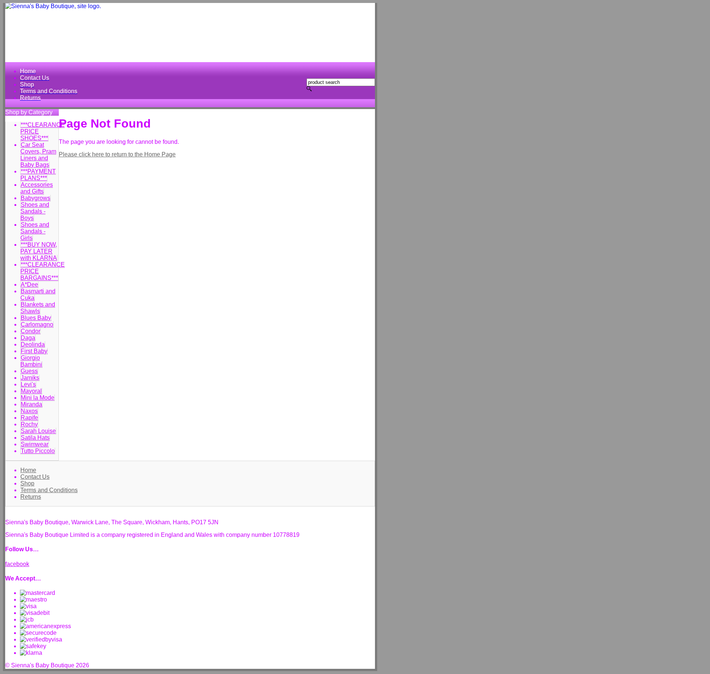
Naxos (29, 411)
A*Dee (29, 284)
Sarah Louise (38, 431)
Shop (27, 483)
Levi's (28, 384)
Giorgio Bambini (31, 361)
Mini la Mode (37, 397)
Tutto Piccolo (38, 451)
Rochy (29, 424)
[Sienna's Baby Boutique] (190, 32)
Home (28, 470)
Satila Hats (35, 437)
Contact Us (35, 477)
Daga (28, 338)
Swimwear (34, 444)
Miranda (31, 404)
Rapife (29, 417)
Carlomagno (37, 324)
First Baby (34, 351)
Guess (29, 371)
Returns (30, 497)
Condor (30, 331)
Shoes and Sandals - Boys (34, 211)
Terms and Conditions (49, 490)
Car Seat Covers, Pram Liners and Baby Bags (38, 155)
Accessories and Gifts (36, 188)
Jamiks (30, 378)
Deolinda (33, 344)
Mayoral (31, 391)
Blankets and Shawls (37, 307)
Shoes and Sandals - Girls (34, 231)
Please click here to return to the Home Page (117, 154)
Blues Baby (36, 318)
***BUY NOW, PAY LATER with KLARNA (38, 251)
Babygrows (35, 198)
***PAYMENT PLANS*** (38, 174)
